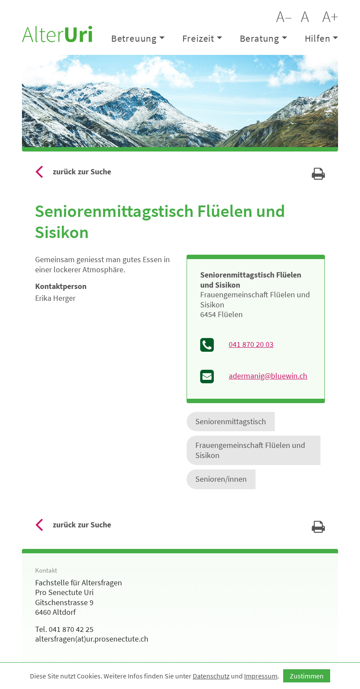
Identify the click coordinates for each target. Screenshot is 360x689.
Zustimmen (307, 675)
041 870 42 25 (71, 629)
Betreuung (134, 38)
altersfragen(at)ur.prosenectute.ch (91, 639)
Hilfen (318, 38)
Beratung (259, 38)
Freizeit (198, 38)
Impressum (260, 675)
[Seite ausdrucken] (318, 176)
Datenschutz (211, 675)
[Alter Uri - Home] (57, 33)
